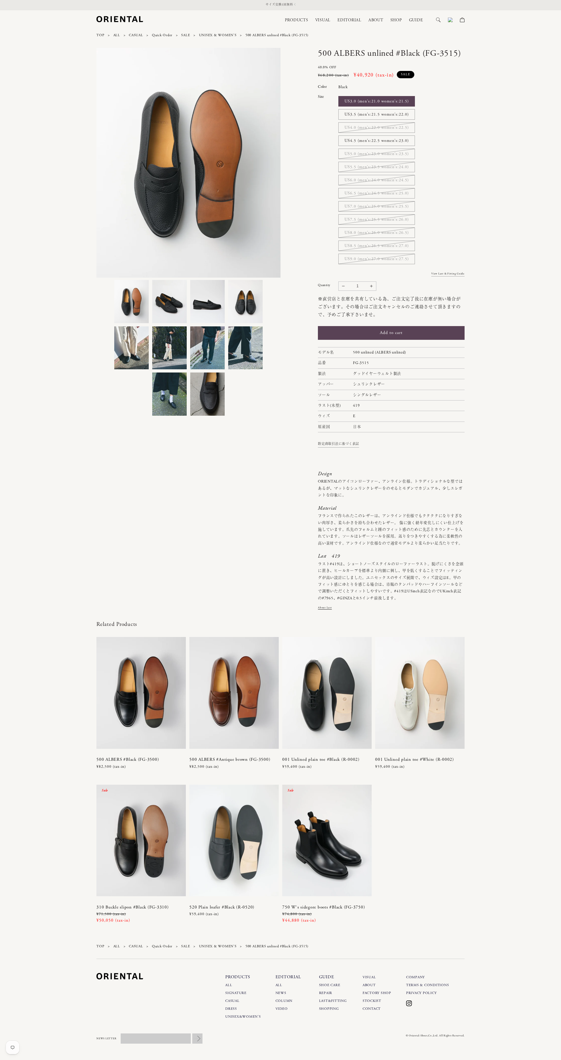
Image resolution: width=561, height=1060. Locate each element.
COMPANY (415, 977)
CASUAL (136, 35)
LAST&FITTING (333, 1001)
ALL (116, 35)
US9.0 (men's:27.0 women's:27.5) (376, 259)
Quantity (324, 285)
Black (343, 87)
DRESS (231, 1009)
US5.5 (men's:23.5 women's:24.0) (376, 167)
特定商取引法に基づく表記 (338, 444)
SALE (185, 35)
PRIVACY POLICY (421, 993)
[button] (293, 20)
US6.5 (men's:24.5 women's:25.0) (376, 193)
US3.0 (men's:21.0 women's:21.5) (376, 101)
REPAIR (326, 993)
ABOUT (369, 985)
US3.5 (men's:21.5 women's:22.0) (376, 114)
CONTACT (372, 1009)
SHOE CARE (329, 985)
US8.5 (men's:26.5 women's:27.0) (376, 245)
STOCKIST (372, 1001)
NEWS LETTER (106, 1038)
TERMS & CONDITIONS (427, 985)
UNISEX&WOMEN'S (243, 1016)
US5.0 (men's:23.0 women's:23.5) (376, 153)
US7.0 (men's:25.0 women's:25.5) (376, 206)
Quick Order (162, 35)
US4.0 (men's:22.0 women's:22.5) (376, 127)
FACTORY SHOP (377, 993)
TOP (100, 35)
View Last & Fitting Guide (448, 273)
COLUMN (284, 1001)
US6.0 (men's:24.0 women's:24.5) (376, 180)
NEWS (281, 993)
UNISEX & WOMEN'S (218, 35)
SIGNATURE (236, 993)
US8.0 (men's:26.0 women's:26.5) (376, 232)
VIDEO (282, 1009)
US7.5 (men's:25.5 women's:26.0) (376, 219)
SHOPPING (329, 1009)
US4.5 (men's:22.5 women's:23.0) (376, 140)
